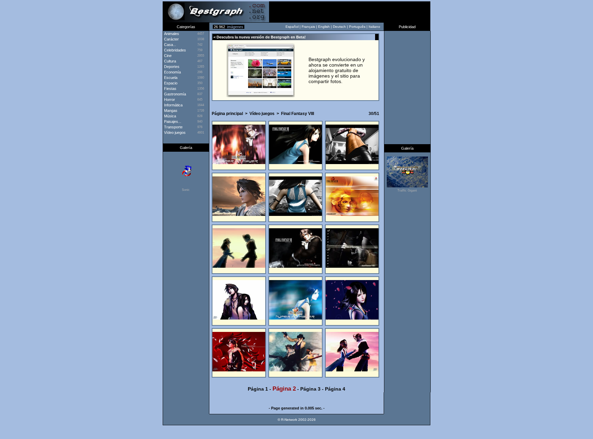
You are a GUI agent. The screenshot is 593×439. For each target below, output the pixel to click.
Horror (169, 99)
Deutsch (339, 26)
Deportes (171, 67)
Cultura (169, 61)
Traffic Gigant (407, 190)
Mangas (170, 110)
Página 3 (310, 389)
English (324, 26)
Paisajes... (172, 121)
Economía (172, 72)
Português (357, 26)
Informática (173, 105)
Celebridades (174, 50)
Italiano (374, 26)
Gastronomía (174, 94)
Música (169, 116)
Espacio (170, 83)
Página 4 (335, 389)
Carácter (171, 39)
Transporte (173, 127)
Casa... (169, 45)
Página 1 (258, 389)
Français (308, 26)
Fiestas (169, 88)
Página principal (227, 113)
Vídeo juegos (262, 113)
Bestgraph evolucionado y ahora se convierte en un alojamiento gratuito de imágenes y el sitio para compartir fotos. (337, 70)
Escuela (170, 78)
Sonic (186, 190)
